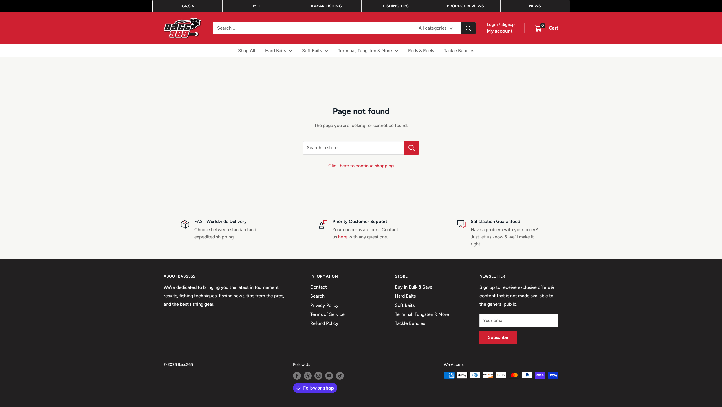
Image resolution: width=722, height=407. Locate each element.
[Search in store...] (411, 148)
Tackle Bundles (459, 50)
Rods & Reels (421, 50)
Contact (318, 287)
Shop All (246, 50)
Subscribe (498, 337)
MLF (257, 5)
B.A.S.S (187, 5)
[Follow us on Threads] (308, 376)
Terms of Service (327, 314)
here (343, 237)
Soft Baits (312, 50)
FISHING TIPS (396, 5)
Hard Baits (275, 50)
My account (500, 31)
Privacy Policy (324, 305)
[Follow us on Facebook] (297, 376)
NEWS (535, 5)
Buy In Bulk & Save (413, 287)
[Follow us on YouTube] (329, 376)
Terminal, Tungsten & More (365, 50)
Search (317, 296)
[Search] (468, 28)
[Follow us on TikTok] (340, 376)
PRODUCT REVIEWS (465, 5)
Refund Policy (324, 323)
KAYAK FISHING (326, 5)
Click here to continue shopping (361, 165)
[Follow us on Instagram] (318, 376)
